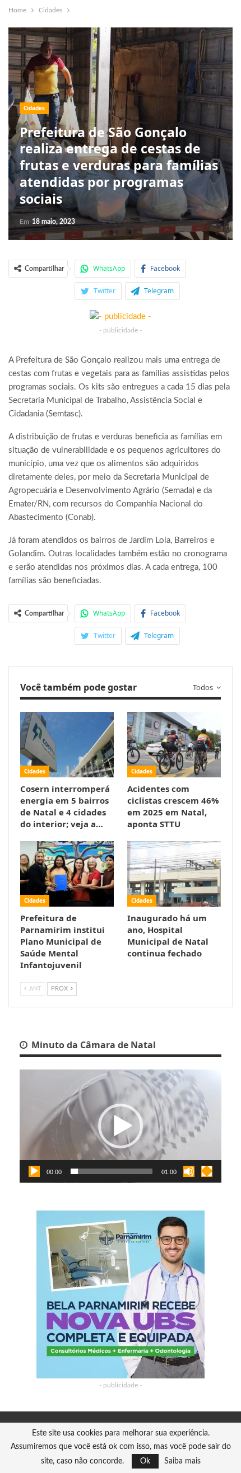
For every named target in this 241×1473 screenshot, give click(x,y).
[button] (120, 1126)
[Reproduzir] (34, 1171)
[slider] (111, 1171)
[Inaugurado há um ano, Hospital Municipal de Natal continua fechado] (174, 874)
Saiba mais (182, 1461)
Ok (145, 1461)
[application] (120, 1126)
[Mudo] (188, 1171)
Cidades (34, 108)
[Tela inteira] (206, 1171)
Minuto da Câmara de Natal (92, 1045)
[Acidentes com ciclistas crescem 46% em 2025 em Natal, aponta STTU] (174, 744)
